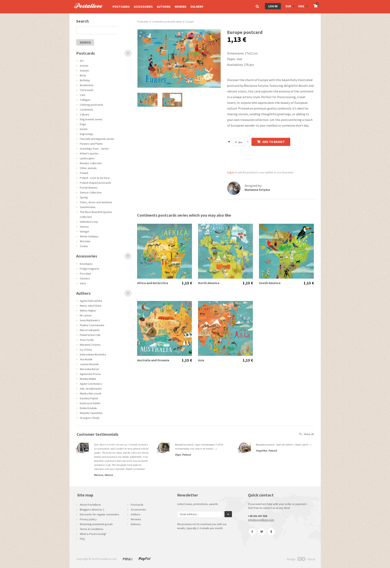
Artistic (84, 65)
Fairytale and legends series (97, 139)
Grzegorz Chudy (90, 418)
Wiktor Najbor (88, 310)
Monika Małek (88, 379)
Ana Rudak (86, 359)
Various (84, 226)
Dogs (83, 124)
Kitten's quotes (89, 153)
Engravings (86, 134)
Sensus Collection (91, 192)
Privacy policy (88, 519)
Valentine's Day (89, 222)
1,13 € (187, 283)
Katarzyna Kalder (90, 403)
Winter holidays (89, 236)
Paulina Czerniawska (92, 325)
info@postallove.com (261, 520)
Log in (272, 6)
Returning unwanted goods (96, 524)
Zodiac (84, 246)
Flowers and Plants (91, 144)
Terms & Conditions (91, 529)
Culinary (84, 114)
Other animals (88, 168)
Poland (84, 173)
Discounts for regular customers (99, 514)
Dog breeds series (91, 119)
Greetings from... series (94, 148)
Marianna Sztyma (90, 344)
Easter (84, 129)
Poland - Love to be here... (95, 178)
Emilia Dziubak (88, 408)
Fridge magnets (89, 268)
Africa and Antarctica (152, 283)
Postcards (121, 7)
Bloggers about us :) (92, 509)
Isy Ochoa (86, 349)
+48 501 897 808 (257, 516)
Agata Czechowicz (91, 384)
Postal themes (89, 187)
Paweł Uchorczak (90, 335)
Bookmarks (87, 85)
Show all (309, 434)
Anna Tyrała (87, 340)
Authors (164, 7)
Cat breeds (86, 90)
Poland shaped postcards (95, 183)
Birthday (85, 80)
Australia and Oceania (153, 360)
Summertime (87, 207)
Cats (82, 95)
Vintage (84, 231)
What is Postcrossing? (93, 534)
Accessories (143, 7)
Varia (83, 283)
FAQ (82, 539)
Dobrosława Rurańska (93, 354)
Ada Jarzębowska (91, 388)
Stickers (85, 278)
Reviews (180, 7)
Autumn (84, 70)
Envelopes (86, 264)
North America (208, 283)
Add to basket (273, 142)
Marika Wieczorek (90, 393)
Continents (86, 109)
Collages (85, 100)
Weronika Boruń (89, 369)
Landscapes (87, 158)
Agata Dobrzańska (91, 301)
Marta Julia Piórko (90, 305)
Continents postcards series (167, 21)
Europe (190, 21)
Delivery (197, 7)
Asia (201, 360)
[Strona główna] (86, 12)
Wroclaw (85, 241)
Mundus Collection (91, 163)
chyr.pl (311, 559)
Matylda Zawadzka (91, 413)
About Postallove (90, 504)
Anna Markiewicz (90, 320)
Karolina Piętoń (89, 398)
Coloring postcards (91, 104)
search (85, 42)
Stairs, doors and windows (96, 202)
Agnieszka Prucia (90, 374)
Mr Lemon (86, 315)
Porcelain (85, 273)
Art (81, 61)
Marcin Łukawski (90, 330)
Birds (83, 75)
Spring (84, 197)
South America (270, 283)
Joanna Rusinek (89, 364)
